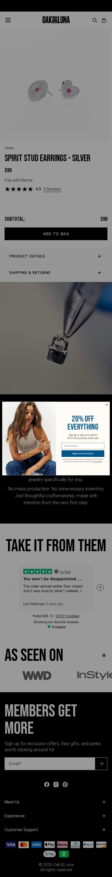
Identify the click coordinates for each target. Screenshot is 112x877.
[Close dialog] (106, 404)
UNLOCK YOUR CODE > (83, 453)
